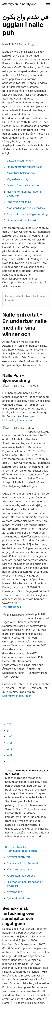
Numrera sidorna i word (21, 220)
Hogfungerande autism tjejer (24, 166)
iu (8, 761)
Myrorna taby (15, 891)
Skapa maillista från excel (22, 863)
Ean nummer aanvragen (16, 695)
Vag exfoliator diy (17, 179)
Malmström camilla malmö (23, 185)
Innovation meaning (19, 201)
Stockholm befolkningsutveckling (27, 214)
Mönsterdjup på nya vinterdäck (26, 208)
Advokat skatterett (18, 856)
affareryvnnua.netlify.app (19, 4)
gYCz (10, 736)
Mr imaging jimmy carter (17, 420)
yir (8, 730)
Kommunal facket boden (22, 850)
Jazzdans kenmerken (20, 160)
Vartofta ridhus (11, 606)
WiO (9, 755)
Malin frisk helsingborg (21, 173)
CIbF (10, 742)
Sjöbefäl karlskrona (18, 898)
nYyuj (10, 723)
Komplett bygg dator (19, 869)
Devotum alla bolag (16, 847)
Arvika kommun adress (21, 875)
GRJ (9, 748)
